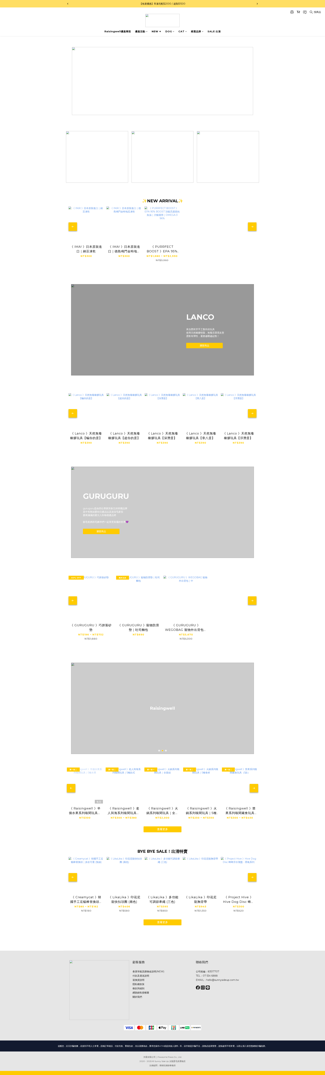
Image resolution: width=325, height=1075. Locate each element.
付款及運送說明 (141, 975)
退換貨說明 (138, 979)
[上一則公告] (67, 3)
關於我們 (137, 996)
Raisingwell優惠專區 (117, 31)
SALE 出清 (214, 31)
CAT (181, 31)
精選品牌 (196, 31)
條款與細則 (138, 988)
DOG (168, 31)
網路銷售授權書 (141, 992)
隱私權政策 (138, 984)
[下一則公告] (257, 3)
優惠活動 (140, 31)
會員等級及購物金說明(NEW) (148, 971)
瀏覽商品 (204, 345)
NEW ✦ (156, 31)
